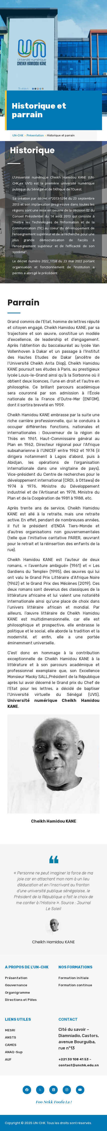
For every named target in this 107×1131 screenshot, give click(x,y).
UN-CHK (17, 135)
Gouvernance (16, 985)
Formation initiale (73, 978)
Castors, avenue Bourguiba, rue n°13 (78, 1041)
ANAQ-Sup (13, 1052)
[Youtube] (80, 1090)
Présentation (35, 135)
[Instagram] (67, 1090)
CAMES (10, 1045)
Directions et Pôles (21, 1000)
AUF (8, 1059)
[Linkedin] (53, 1090)
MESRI (10, 1030)
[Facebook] (27, 1090)
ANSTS (10, 1037)
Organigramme (17, 992)
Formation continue (75, 985)
